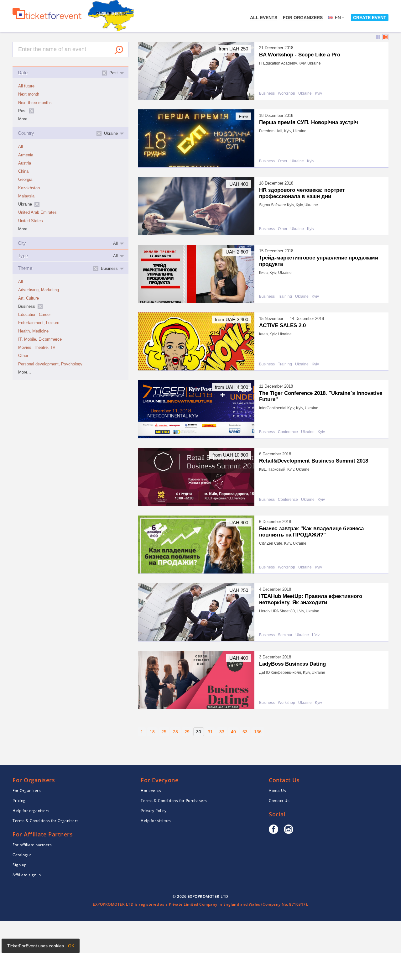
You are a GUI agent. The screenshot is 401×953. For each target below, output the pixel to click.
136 (258, 731)
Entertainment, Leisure (38, 323)
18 (152, 731)
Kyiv (318, 94)
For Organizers (303, 17)
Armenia (25, 155)
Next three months (35, 103)
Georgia (25, 179)
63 (244, 731)
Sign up (20, 864)
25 (163, 731)
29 (187, 731)
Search (118, 50)
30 (198, 731)
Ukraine (305, 94)
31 (210, 731)
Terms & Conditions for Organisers (46, 820)
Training (285, 297)
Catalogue (22, 854)
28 (175, 731)
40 (233, 731)
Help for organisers (31, 810)
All (20, 146)
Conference (288, 432)
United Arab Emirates (37, 212)
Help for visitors (156, 820)
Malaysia (26, 196)
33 (221, 731)
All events (263, 17)
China (23, 171)
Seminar (285, 635)
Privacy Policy (153, 810)
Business (267, 94)
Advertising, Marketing (38, 290)
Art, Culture (28, 298)
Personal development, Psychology (50, 364)
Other (23, 355)
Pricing (19, 800)
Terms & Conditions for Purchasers (174, 800)
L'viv (316, 635)
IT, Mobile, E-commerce (40, 339)
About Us (277, 790)
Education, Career (34, 314)
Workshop (286, 94)
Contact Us (279, 800)
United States (30, 221)
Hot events (151, 790)
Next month (28, 94)
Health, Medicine (33, 331)
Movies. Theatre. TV (36, 347)
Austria (24, 163)
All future (26, 86)
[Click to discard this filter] (31, 110)
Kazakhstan (29, 188)
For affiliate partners (32, 844)
